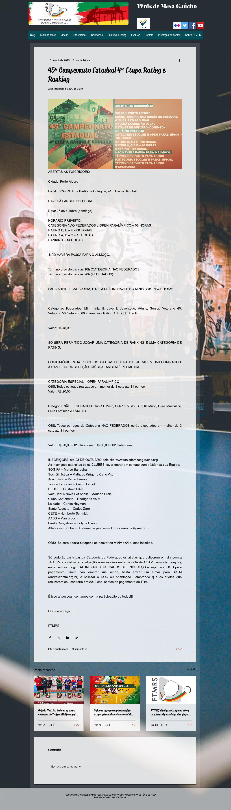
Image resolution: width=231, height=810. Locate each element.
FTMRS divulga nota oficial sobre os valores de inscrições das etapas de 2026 (170, 712)
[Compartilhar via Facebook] (50, 638)
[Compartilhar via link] (76, 638)
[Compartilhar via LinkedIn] (67, 638)
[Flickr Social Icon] (177, 25)
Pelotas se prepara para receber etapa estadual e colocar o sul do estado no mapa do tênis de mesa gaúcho (113, 712)
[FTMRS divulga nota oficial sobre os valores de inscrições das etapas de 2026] (171, 690)
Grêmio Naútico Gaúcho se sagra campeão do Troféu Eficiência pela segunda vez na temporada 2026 (57, 712)
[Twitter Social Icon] (184, 25)
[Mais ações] (179, 60)
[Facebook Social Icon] (192, 25)
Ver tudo (191, 669)
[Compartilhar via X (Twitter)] (58, 638)
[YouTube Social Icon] (200, 25)
